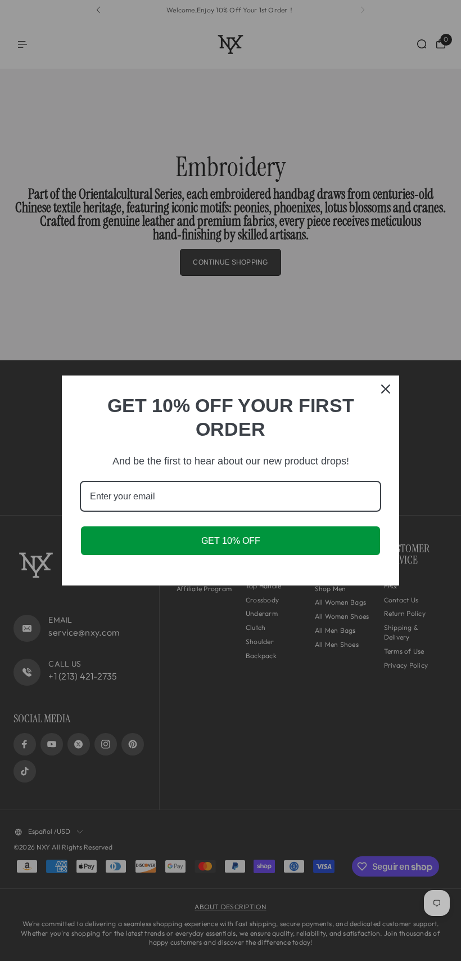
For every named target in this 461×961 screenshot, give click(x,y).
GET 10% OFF (230, 541)
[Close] (385, 389)
